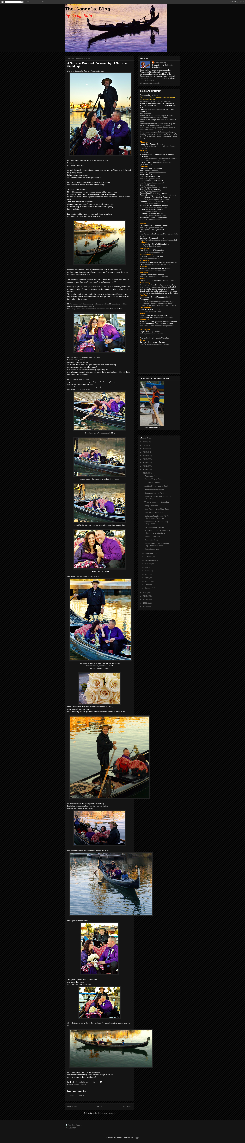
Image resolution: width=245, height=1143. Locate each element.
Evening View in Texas (153, 479)
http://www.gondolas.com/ (150, 191)
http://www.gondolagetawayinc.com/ (154, 199)
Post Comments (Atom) (105, 1113)
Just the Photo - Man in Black (156, 486)
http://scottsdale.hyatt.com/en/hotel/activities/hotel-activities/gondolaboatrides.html (158, 159)
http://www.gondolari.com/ (150, 311)
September (149, 560)
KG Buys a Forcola (152, 483)
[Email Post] (101, 1082)
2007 (145, 606)
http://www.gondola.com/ (150, 179)
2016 (145, 459)
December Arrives (151, 549)
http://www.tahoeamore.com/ (151, 220)
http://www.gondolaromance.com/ (153, 187)
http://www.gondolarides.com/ (152, 183)
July (147, 567)
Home (100, 1107)
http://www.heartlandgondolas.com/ (154, 277)
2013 (145, 470)
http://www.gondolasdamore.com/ (153, 207)
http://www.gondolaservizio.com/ (153, 215)
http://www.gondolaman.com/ (151, 228)
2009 (145, 599)
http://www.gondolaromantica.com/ (159, 264)
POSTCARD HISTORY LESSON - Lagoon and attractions (158, 532)
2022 (145, 442)
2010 (145, 596)
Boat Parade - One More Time (156, 509)
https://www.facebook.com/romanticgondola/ (158, 240)
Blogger (136, 1138)
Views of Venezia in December (156, 502)
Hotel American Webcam (154, 490)
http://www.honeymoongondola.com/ (154, 344)
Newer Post (72, 1107)
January (148, 588)
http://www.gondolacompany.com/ (153, 173)
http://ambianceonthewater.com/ (153, 271)
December (149, 476)
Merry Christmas (151, 506)
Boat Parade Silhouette (153, 513)
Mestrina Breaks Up (152, 536)
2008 (145, 603)
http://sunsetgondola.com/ (165, 195)
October (148, 557)
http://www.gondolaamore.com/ (152, 203)
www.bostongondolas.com (150, 258)
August (148, 564)
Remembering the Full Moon (156, 493)
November (149, 553)
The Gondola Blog (87, 9)
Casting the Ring (151, 540)
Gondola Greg (160, 62)
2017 (145, 456)
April (147, 578)
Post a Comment (77, 1096)
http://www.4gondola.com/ (150, 246)
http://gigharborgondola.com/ (151, 334)
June (147, 571)
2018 (145, 452)
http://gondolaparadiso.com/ (151, 211)
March (148, 581)
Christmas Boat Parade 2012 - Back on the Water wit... (156, 517)
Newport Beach (79, 1085)
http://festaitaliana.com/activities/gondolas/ (157, 326)
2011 (145, 592)
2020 (145, 445)
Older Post (127, 1107)
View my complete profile (150, 83)
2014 (145, 466)
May (147, 574)
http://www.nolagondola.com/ (151, 252)
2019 (145, 449)
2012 (145, 473)
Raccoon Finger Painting (154, 527)
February (149, 585)
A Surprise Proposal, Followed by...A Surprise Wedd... (156, 544)
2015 (145, 463)
